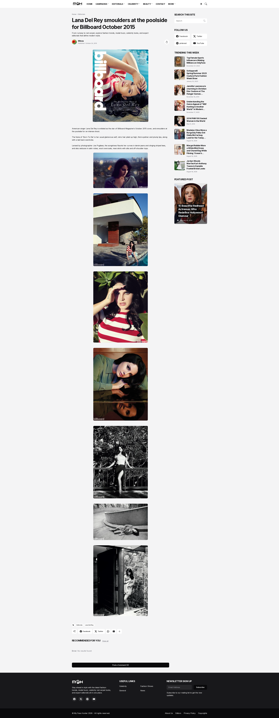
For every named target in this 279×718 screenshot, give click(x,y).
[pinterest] (87, 699)
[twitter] (80, 699)
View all (105, 641)
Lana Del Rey (89, 625)
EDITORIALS (117, 4)
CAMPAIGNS (101, 4)
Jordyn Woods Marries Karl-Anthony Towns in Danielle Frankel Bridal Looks (197, 165)
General (122, 690)
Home (74, 14)
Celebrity (123, 686)
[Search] (205, 4)
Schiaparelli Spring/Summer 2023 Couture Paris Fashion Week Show (197, 75)
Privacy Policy (190, 713)
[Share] (166, 42)
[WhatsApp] (108, 631)
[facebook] (74, 699)
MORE (171, 4)
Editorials (81, 14)
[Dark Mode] (200, 4)
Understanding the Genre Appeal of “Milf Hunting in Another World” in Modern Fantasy (196, 105)
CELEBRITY (133, 4)
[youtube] (94, 699)
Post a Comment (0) (120, 665)
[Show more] (119, 631)
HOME (89, 4)
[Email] (113, 631)
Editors (178, 713)
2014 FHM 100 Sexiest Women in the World (197, 119)
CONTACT (160, 4)
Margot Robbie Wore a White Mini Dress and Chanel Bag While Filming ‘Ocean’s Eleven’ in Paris (197, 149)
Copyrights (202, 713)
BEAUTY (147, 4)
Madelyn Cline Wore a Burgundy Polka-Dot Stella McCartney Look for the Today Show (197, 134)
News (142, 690)
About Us (169, 713)
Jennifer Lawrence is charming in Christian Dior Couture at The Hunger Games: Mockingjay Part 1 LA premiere (196, 90)
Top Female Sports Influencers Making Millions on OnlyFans (196, 60)
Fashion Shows (146, 686)
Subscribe (200, 687)
